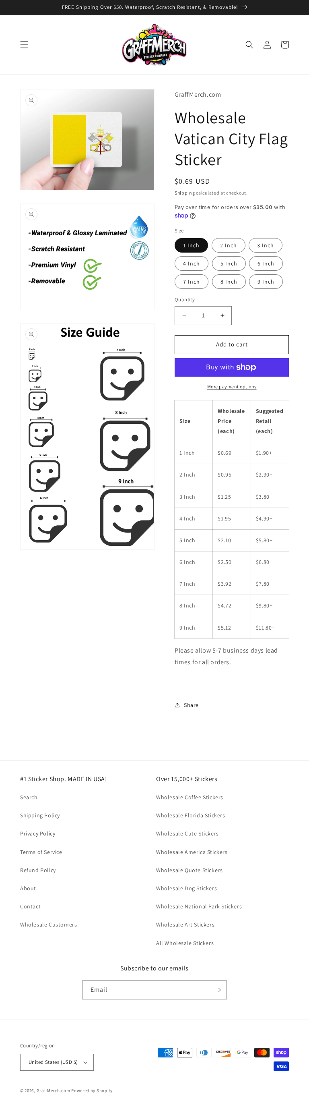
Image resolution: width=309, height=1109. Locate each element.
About (28, 888)
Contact (30, 906)
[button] (24, 45)
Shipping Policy (40, 815)
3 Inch (265, 245)
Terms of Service (41, 852)
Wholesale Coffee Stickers (189, 797)
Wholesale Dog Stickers (186, 888)
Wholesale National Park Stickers (199, 906)
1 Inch (191, 245)
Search (29, 797)
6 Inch (266, 263)
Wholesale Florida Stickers (190, 815)
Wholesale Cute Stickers (187, 833)
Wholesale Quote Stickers (189, 870)
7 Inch (191, 281)
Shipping (185, 193)
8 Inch (228, 281)
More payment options (232, 386)
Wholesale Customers (48, 924)
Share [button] (191, 705)
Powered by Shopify (92, 1090)
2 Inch (228, 245)
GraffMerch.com (53, 1090)
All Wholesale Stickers (185, 943)
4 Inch (191, 263)
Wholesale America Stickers (192, 852)
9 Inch (266, 281)
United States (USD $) (53, 1062)
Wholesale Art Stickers (185, 924)
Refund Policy (38, 870)
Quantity (185, 299)
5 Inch (228, 263)
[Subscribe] (218, 989)
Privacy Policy (37, 833)
